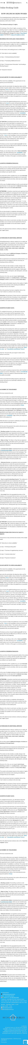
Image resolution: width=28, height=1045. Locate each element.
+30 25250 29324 (9, 996)
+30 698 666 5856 (14, 997)
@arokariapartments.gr (8, 1009)
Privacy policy (4, 1042)
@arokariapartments (7, 1007)
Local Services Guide (6, 450)
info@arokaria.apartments (8, 994)
